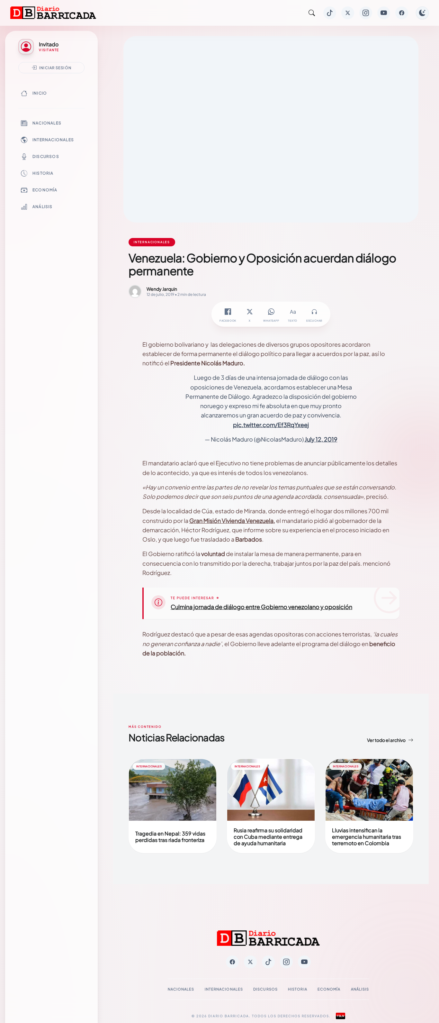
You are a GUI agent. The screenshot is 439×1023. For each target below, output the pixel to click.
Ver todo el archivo (386, 740)
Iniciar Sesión (55, 67)
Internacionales (53, 139)
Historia (43, 173)
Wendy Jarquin (162, 289)
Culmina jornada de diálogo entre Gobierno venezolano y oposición (261, 606)
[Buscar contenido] (311, 12)
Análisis (42, 206)
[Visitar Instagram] (365, 12)
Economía (45, 189)
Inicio (39, 93)
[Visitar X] (347, 12)
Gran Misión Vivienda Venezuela (231, 520)
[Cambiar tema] (422, 12)
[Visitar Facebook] (401, 12)
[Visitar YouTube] (383, 12)
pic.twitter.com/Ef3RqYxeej (271, 424)
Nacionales (46, 123)
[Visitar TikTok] (329, 12)
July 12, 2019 (321, 439)
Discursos (45, 156)
